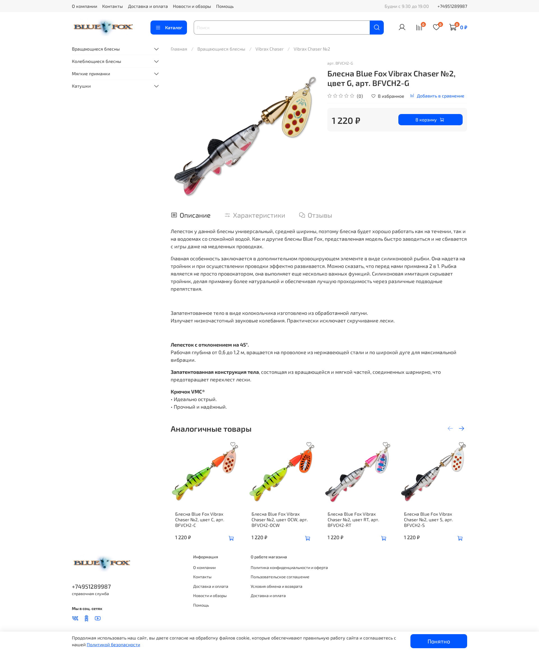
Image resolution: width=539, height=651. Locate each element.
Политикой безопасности (113, 644)
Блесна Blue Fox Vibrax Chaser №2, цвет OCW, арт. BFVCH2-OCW (280, 519)
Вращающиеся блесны (221, 48)
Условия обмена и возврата (276, 586)
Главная (179, 48)
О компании (84, 6)
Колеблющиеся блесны (96, 61)
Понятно (439, 641)
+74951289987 (452, 6)
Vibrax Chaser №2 (312, 48)
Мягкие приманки (91, 73)
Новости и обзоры (192, 6)
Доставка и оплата (148, 6)
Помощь (225, 6)
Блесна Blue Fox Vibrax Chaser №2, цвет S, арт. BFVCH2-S (428, 519)
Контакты (112, 6)
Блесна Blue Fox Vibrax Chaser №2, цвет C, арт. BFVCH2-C (199, 519)
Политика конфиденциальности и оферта (289, 567)
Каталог (173, 27)
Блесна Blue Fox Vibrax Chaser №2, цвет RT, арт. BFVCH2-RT (353, 519)
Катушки (81, 85)
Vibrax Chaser (269, 48)
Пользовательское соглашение (280, 576)
